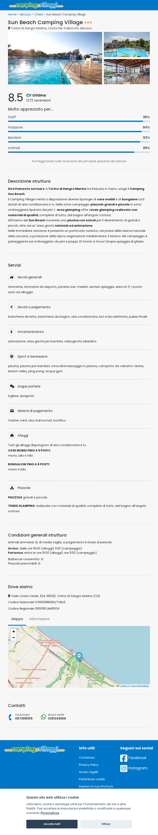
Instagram (137, 768)
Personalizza (50, 813)
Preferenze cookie (92, 779)
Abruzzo (25, 14)
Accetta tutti (52, 824)
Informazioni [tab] (39, 619)
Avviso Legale (88, 772)
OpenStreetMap (140, 686)
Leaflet (123, 686)
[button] (79, 657)
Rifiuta (106, 824)
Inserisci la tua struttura (96, 786)
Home (12, 14)
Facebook (136, 757)
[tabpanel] (79, 657)
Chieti (39, 14)
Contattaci (87, 758)
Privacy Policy (88, 765)
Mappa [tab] (17, 619)
